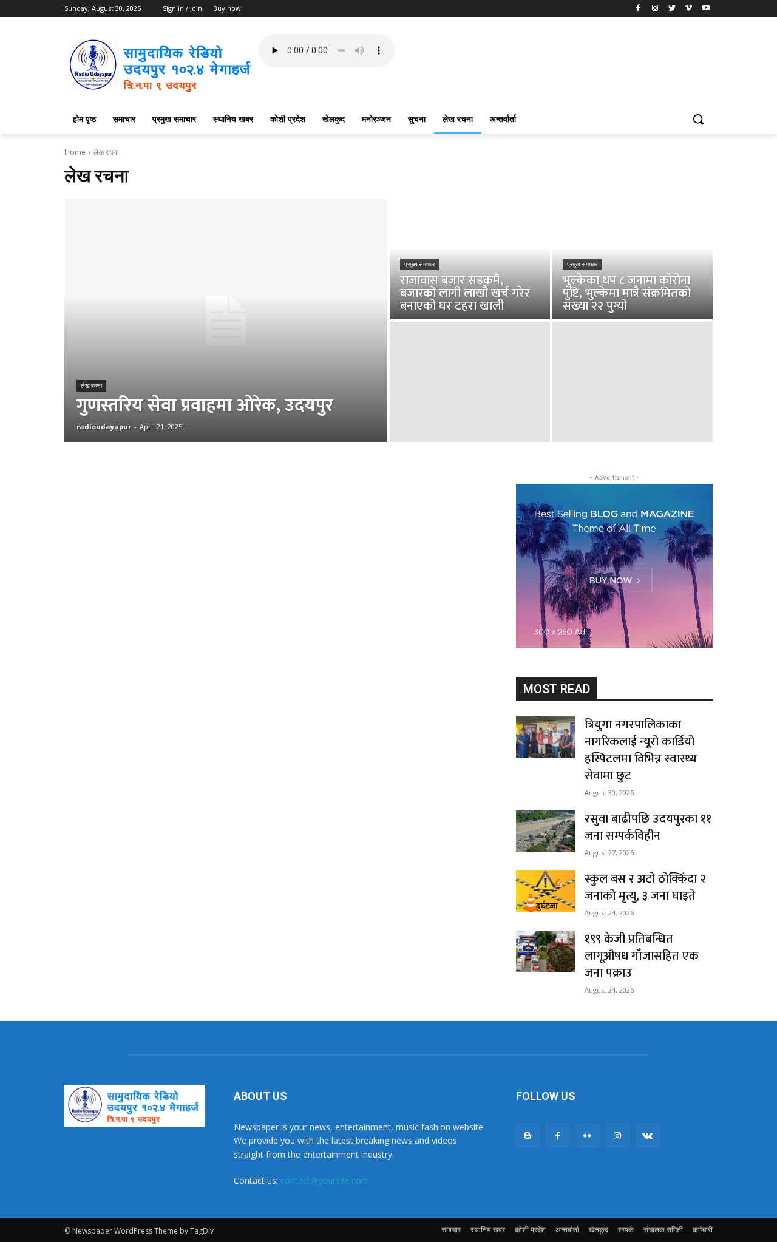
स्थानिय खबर (487, 1229)
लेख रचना (91, 385)
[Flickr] (587, 1135)
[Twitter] (672, 9)
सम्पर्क (626, 1229)
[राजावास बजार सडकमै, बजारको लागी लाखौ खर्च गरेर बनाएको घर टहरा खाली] (470, 259)
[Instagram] (655, 9)
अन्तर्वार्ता (567, 1229)
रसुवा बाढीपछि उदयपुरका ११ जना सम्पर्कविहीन (648, 827)
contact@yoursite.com (324, 1180)
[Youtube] (706, 9)
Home (75, 152)
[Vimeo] (689, 9)
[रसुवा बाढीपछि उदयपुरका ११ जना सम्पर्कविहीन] (545, 831)
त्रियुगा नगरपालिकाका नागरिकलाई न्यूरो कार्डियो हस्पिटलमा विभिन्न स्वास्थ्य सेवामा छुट (641, 750)
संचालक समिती (663, 1229)
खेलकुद (598, 1229)
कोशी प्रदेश (530, 1229)
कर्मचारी (703, 1229)
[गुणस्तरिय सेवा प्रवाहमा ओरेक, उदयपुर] (225, 320)
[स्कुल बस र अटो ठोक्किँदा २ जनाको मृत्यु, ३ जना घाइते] (545, 891)
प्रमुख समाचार (419, 264)
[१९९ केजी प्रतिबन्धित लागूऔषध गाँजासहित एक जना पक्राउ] (545, 951)
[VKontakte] (647, 1135)
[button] (698, 119)
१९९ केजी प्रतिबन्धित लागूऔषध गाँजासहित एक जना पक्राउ (642, 956)
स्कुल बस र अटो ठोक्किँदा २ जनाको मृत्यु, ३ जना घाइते (645, 887)
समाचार (451, 1229)
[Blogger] (528, 1135)
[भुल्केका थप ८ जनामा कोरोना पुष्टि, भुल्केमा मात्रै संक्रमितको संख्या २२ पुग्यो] (632, 259)
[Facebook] (638, 9)
